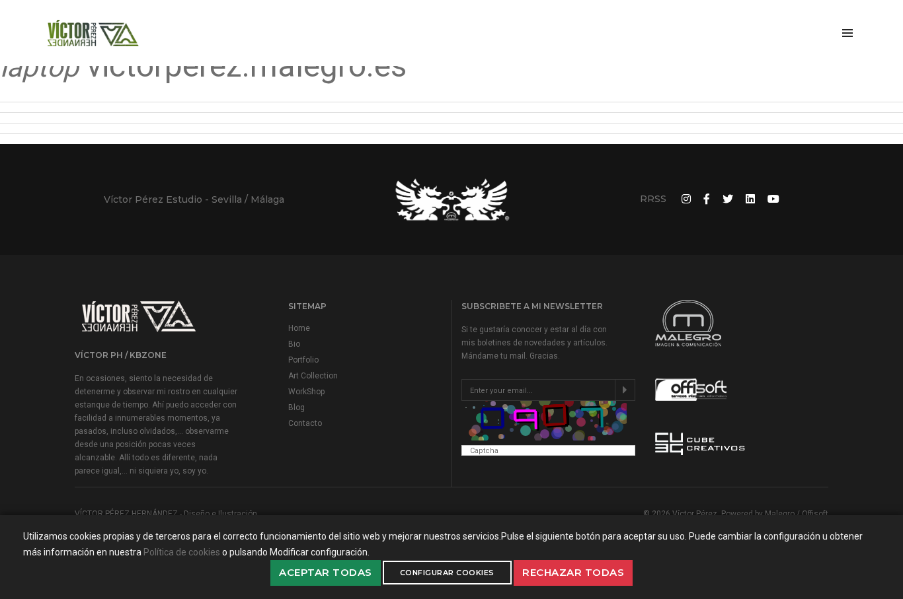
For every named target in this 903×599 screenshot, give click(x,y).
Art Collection (313, 375)
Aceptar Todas (325, 572)
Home (299, 328)
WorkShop (306, 391)
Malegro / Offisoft (796, 513)
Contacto (305, 423)
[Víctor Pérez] (93, 33)
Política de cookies (181, 552)
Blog (296, 407)
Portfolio (303, 360)
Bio (294, 344)
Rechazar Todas (573, 572)
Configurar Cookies (447, 572)
